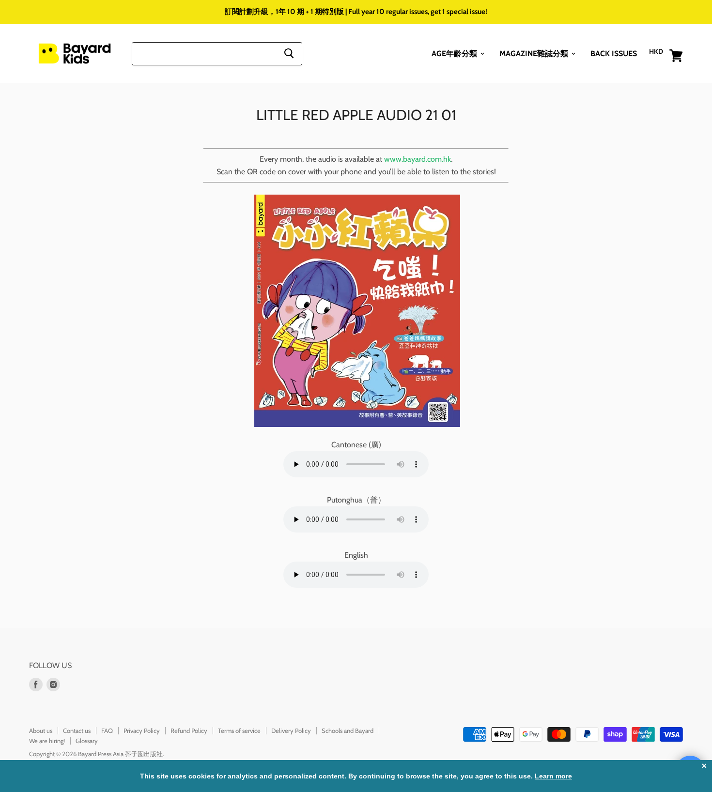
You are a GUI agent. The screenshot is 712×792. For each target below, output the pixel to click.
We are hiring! (47, 741)
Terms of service (239, 730)
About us (40, 730)
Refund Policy (188, 730)
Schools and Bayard (347, 730)
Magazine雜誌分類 (534, 53)
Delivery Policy (291, 730)
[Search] (289, 53)
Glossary (87, 741)
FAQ (107, 730)
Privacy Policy (142, 730)
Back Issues (613, 53)
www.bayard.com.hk (417, 159)
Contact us (77, 730)
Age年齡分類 (455, 53)
